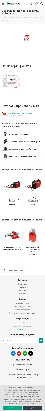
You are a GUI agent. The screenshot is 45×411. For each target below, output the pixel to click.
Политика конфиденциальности (22, 313)
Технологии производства (23, 326)
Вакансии (22, 290)
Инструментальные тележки (22, 156)
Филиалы (22, 293)
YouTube (19, 353)
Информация (22, 318)
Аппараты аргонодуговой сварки (24, 141)
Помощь (22, 299)
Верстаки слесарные (18, 134)
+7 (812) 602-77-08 (24, 364)
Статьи (23, 322)
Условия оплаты (22, 303)
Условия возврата (22, 310)
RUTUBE (30, 353)
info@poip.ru (24, 369)
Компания (22, 280)
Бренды (22, 329)
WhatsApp (24, 353)
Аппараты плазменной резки (22, 149)
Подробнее (33, 408)
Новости (22, 287)
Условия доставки (22, 306)
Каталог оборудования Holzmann (19, 113)
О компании (22, 284)
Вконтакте (13, 353)
